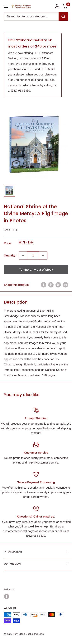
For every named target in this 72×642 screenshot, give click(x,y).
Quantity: (10, 255)
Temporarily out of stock (36, 269)
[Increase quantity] (43, 255)
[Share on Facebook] (43, 284)
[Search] (63, 16)
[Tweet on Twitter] (58, 284)
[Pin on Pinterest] (51, 284)
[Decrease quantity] (23, 255)
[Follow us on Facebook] (6, 596)
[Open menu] (6, 6)
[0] (65, 6)
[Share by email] (65, 284)
